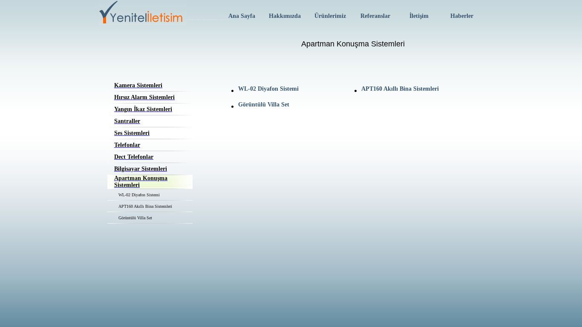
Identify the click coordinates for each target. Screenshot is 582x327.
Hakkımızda (285, 16)
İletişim (419, 16)
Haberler (461, 16)
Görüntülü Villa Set (135, 217)
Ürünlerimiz (330, 16)
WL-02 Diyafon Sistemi (139, 194)
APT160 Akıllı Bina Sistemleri (145, 206)
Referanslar (375, 16)
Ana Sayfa (241, 16)
